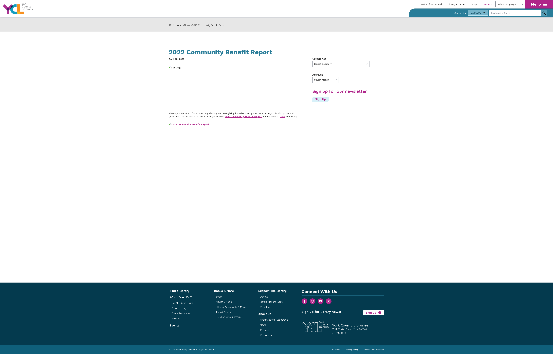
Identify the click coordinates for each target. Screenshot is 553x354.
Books (219, 296)
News (187, 25)
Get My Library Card (182, 303)
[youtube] (320, 301)
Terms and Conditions (374, 350)
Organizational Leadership (274, 319)
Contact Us (266, 335)
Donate (487, 4)
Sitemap (336, 350)
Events (174, 325)
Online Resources (181, 313)
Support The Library (272, 291)
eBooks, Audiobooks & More (231, 307)
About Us (264, 314)
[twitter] (329, 301)
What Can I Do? (181, 297)
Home (179, 25)
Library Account (456, 4)
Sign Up (320, 99)
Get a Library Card (431, 4)
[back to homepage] (18, 8)
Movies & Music (224, 301)
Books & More (224, 291)
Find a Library (180, 291)
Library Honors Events (272, 301)
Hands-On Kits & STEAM (228, 317)
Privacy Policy (352, 350)
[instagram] (312, 301)
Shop (474, 4)
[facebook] (304, 301)
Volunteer (265, 307)
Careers (264, 330)
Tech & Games (223, 312)
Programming (179, 308)
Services (176, 318)
